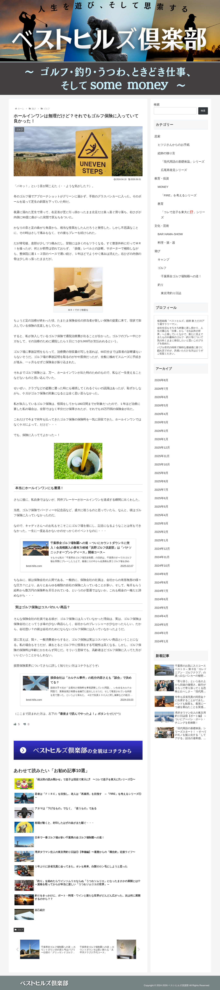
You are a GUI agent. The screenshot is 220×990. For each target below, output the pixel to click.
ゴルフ (20, 930)
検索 (157, 104)
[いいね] (15, 724)
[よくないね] (25, 724)
